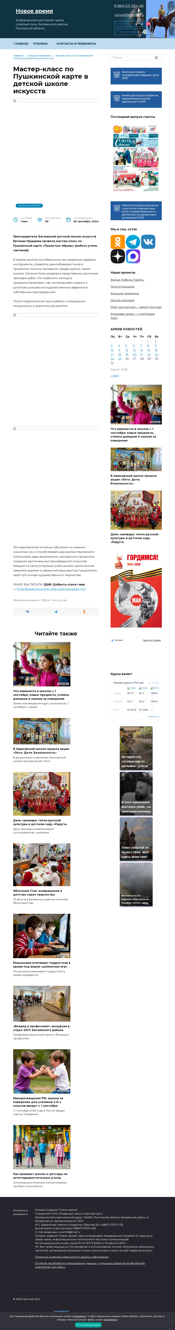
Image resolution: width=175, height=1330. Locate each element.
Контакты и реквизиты (20, 1212)
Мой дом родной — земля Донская (136, 307)
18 (119, 354)
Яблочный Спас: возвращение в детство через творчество (37, 892)
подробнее (79, 1316)
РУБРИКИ (40, 43)
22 (149, 354)
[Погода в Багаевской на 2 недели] (152, 640)
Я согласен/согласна (88, 1325)
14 (141, 350)
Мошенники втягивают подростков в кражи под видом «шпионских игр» (41, 964)
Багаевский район (27, 600)
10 (112, 350)
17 (112, 354)
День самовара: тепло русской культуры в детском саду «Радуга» (40, 822)
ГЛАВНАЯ (21, 43)
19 (126, 354)
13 (134, 350)
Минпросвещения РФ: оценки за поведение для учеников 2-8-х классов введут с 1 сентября (38, 1101)
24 (112, 358)
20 (135, 354)
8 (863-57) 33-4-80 (129, 6)
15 (148, 350)
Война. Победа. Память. (127, 279)
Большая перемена (29, 205)
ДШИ (46, 600)
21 (141, 354)
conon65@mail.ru (129, 15)
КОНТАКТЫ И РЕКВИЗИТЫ (76, 43)
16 (156, 350)
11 (119, 350)
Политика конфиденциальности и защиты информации (71, 1257)
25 (120, 358)
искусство (60, 600)
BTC (156, 688)
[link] (133, 24)
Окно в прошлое (122, 286)
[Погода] (116, 640)
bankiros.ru (154, 717)
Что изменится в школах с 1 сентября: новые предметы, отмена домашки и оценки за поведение (41, 694)
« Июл (115, 375)
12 (126, 350)
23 (156, 354)
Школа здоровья (122, 300)
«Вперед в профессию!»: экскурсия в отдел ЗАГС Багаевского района (41, 1027)
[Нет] (170, 1321)
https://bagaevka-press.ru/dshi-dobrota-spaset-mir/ (51, 589)
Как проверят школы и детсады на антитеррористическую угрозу (40, 1175)
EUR (144, 688)
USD (133, 688)
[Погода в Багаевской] (136, 637)
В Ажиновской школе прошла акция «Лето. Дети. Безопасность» (41, 750)
